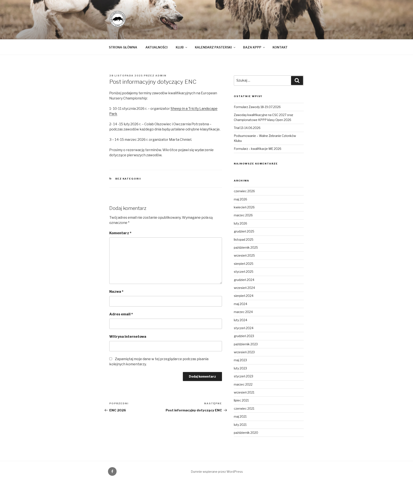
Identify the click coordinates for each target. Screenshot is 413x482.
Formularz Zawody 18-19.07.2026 (257, 107)
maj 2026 (240, 199)
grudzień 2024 (244, 280)
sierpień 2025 (243, 263)
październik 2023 (246, 344)
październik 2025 (246, 247)
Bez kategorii (128, 178)
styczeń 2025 (243, 271)
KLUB (180, 47)
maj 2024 (240, 304)
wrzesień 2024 (244, 288)
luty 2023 (240, 368)
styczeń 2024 (243, 328)
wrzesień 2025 (244, 255)
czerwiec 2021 (244, 408)
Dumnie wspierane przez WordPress (217, 471)
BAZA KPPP (252, 47)
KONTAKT (280, 47)
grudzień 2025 (244, 231)
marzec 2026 (243, 215)
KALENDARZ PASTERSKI (213, 47)
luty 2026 (240, 223)
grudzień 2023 (244, 336)
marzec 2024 (243, 312)
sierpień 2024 (243, 296)
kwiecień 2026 (244, 207)
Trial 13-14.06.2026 (247, 128)
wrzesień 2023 (244, 352)
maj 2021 (240, 416)
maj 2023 (240, 360)
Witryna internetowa (127, 337)
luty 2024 (240, 320)
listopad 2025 (243, 239)
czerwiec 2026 (244, 191)
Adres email (121, 314)
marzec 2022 (243, 384)
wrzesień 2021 (244, 392)
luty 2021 (240, 424)
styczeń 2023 (243, 376)
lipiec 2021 (241, 400)
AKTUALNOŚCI (156, 47)
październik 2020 (246, 432)
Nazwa (116, 292)
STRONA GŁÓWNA (123, 47)
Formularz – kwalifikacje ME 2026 (257, 148)
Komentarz (120, 233)
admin (160, 75)
